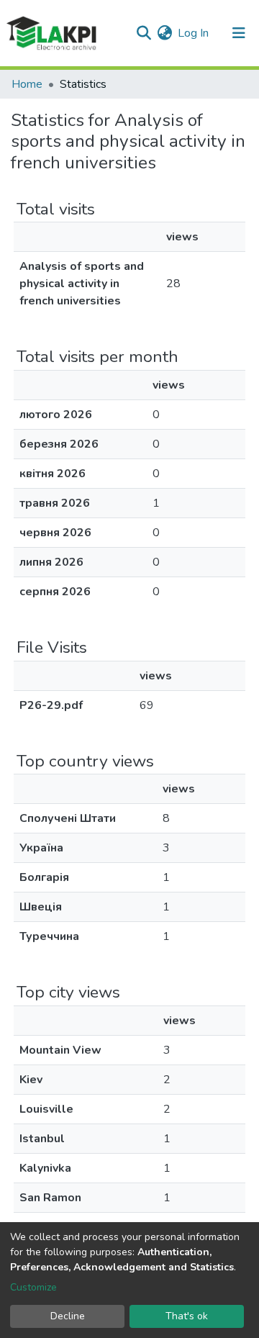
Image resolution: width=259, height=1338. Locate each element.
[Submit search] (144, 33)
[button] (164, 33)
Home (27, 84)
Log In (194, 33)
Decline (67, 1316)
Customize (33, 1287)
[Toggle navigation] (239, 33)
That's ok (186, 1316)
